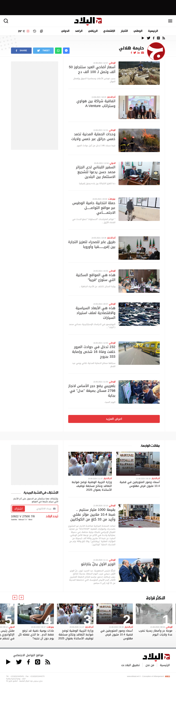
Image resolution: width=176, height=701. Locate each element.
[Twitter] (134, 53)
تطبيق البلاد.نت (130, 665)
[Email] (142, 53)
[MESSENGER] (66, 51)
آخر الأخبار (111, 96)
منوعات (111, 198)
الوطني (138, 31)
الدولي (65, 31)
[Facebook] (131, 53)
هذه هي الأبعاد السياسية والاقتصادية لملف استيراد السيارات (95, 313)
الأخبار (124, 31)
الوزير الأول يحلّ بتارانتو (98, 564)
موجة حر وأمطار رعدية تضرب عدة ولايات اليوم (155, 632)
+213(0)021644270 (37, 676)
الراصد (78, 31)
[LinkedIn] (139, 53)
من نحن (149, 665)
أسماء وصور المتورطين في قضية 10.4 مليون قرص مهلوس (140, 484)
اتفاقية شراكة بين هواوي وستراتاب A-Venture (95, 103)
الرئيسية (153, 31)
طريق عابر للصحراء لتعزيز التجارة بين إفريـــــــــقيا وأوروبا (91, 244)
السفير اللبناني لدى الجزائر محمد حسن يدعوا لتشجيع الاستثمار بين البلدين (95, 172)
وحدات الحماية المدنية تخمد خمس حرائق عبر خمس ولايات (93, 136)
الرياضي (93, 31)
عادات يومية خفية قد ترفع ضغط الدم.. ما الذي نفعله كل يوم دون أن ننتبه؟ (36, 634)
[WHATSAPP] (58, 51)
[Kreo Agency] (167, 676)
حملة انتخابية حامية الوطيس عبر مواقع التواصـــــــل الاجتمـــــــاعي (93, 208)
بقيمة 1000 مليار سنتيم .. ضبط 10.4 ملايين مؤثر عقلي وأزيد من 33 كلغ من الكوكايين (92, 514)
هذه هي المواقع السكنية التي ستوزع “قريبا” (95, 277)
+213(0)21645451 (17, 676)
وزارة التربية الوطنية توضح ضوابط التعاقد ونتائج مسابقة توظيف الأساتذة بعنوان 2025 (92, 486)
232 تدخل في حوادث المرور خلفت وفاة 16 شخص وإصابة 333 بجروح (93, 352)
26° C (21, 31)
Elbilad (88, 21)
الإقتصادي (109, 31)
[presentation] (21, 597)
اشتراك (18, 508)
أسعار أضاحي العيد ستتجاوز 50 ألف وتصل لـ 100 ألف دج (92, 69)
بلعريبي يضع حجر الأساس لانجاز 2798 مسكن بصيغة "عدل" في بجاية (91, 391)
